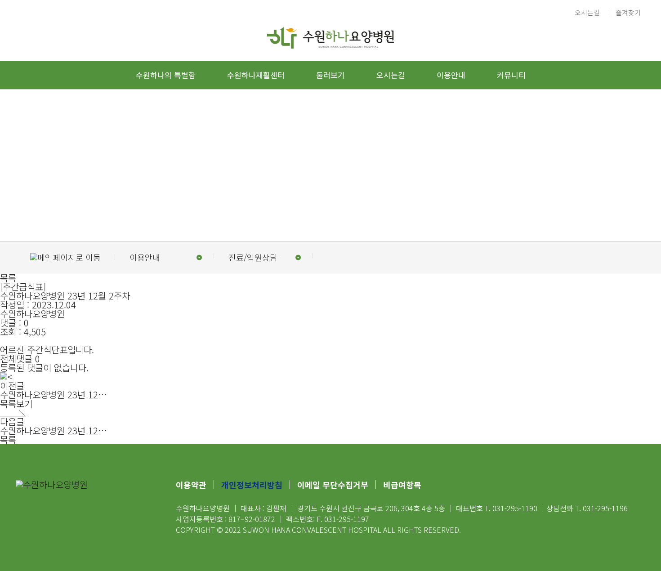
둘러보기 (330, 74)
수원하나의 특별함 (166, 74)
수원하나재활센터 (256, 74)
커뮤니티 (511, 74)
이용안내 (451, 74)
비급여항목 (402, 485)
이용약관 (191, 485)
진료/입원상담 (252, 257)
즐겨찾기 (628, 12)
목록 (8, 277)
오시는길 (587, 12)
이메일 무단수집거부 (332, 485)
